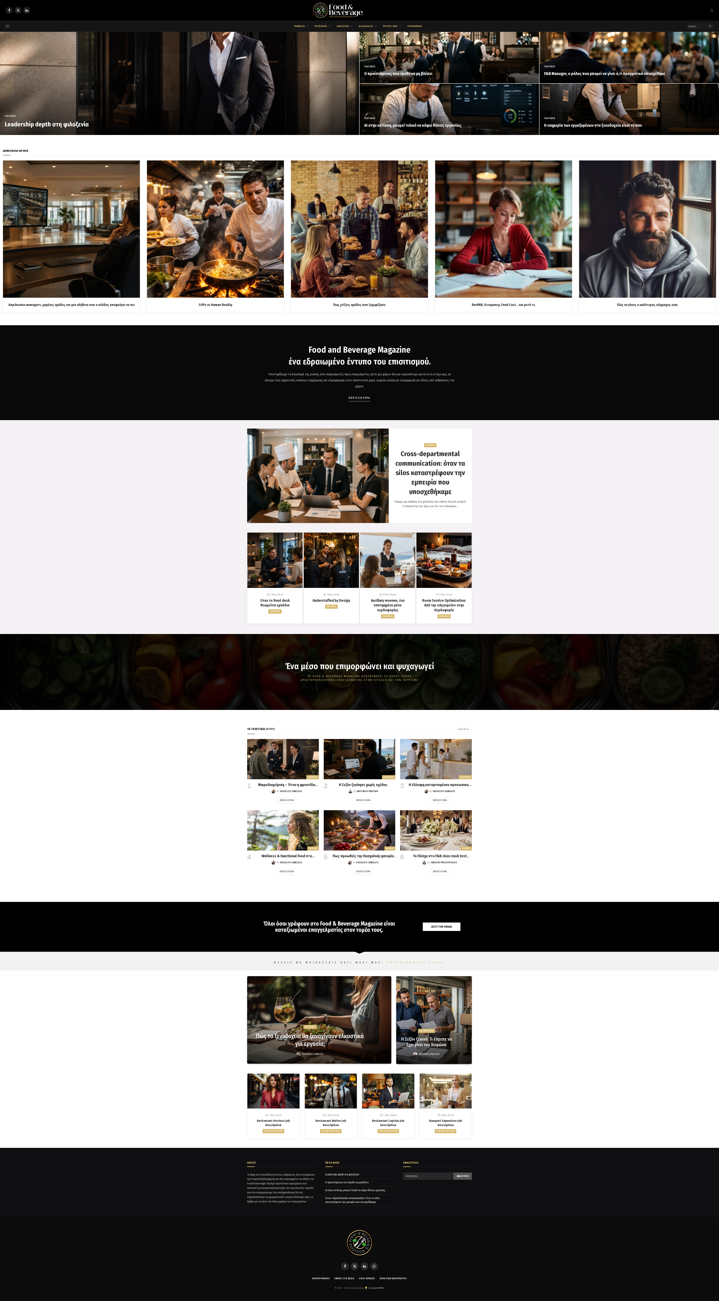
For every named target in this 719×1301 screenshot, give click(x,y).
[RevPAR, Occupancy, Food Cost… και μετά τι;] (503, 229)
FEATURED (10, 116)
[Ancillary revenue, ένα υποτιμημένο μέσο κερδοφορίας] (387, 560)
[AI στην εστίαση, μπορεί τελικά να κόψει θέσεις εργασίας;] (449, 109)
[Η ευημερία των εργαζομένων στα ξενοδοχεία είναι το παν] (629, 109)
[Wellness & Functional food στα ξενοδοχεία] (283, 830)
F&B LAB (313, 848)
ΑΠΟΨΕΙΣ (430, 445)
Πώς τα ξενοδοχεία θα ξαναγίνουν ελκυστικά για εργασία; (310, 1040)
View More (463, 729)
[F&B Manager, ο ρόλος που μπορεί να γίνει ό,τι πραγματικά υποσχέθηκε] (629, 57)
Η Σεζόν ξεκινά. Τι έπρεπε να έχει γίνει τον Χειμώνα (426, 1042)
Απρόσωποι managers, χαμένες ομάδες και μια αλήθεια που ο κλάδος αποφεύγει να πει (71, 305)
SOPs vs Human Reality (215, 305)
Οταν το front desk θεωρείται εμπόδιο (275, 603)
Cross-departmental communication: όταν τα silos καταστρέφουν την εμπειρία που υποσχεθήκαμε (430, 473)
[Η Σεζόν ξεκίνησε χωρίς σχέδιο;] (359, 759)
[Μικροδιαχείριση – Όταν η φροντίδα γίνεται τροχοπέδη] (283, 759)
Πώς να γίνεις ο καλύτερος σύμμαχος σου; (647, 305)
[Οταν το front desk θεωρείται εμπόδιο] (275, 560)
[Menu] (7, 26)
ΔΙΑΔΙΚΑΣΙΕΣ (366, 26)
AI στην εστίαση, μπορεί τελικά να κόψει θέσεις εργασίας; (413, 125)
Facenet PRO (377, 1288)
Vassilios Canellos (291, 791)
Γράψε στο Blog (344, 1278)
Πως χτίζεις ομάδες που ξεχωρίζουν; (359, 305)
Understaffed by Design (331, 600)
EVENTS (390, 848)
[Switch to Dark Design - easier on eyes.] (711, 10)
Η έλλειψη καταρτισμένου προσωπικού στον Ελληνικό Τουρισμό (440, 784)
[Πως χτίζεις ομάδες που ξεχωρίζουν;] (359, 229)
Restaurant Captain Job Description (388, 1123)
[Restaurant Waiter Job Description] (331, 1091)
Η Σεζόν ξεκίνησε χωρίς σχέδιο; (363, 784)
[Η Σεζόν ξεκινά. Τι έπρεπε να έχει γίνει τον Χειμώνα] (434, 1020)
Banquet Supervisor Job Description (445, 1123)
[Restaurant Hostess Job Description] (273, 1091)
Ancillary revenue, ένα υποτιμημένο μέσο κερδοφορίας (388, 605)
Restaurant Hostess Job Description (273, 1123)
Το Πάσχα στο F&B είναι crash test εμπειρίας (440, 856)
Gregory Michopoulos (444, 862)
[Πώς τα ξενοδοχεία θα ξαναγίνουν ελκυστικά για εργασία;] (319, 1020)
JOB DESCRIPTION (273, 1131)
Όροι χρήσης (367, 1278)
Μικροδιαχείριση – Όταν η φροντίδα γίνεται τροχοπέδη (286, 784)
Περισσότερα (287, 800)
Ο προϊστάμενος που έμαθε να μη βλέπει (398, 73)
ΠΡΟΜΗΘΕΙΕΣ (427, 1031)
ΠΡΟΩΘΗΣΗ (321, 26)
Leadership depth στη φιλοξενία (47, 124)
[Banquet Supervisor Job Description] (446, 1091)
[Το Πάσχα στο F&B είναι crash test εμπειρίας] (436, 830)
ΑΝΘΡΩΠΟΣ (343, 26)
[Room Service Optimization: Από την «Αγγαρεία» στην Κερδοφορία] (444, 560)
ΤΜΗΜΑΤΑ (299, 26)
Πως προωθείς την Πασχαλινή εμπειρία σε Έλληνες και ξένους (363, 856)
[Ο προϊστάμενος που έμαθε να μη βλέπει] (449, 57)
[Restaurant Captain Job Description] (388, 1091)
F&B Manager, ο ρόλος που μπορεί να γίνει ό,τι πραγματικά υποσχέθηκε (604, 73)
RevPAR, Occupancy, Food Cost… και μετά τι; (503, 305)
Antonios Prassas (367, 791)
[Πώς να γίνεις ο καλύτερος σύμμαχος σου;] (647, 229)
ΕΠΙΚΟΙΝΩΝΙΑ (414, 26)
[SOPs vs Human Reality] (215, 229)
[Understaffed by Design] (331, 560)
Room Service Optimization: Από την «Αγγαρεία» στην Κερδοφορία (444, 605)
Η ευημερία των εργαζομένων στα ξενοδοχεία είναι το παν (593, 125)
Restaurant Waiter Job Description (330, 1123)
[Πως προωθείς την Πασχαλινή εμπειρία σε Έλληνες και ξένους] (359, 830)
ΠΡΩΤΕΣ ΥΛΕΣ (390, 26)
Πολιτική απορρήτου (393, 1278)
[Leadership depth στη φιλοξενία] (179, 83)
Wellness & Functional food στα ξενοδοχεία (287, 856)
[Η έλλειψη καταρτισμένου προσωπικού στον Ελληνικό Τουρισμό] (436, 759)
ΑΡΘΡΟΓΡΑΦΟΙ (321, 1278)
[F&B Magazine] (359, 10)
